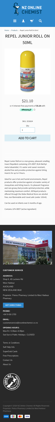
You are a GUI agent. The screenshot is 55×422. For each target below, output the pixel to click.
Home (7, 30)
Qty (27, 125)
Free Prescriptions (10, 356)
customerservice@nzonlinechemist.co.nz (20, 323)
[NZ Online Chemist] (27, 9)
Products (14, 30)
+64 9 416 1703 (9, 314)
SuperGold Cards (10, 351)
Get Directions (13, 305)
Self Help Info (9, 347)
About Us (7, 364)
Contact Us (7, 360)
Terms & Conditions (11, 343)
